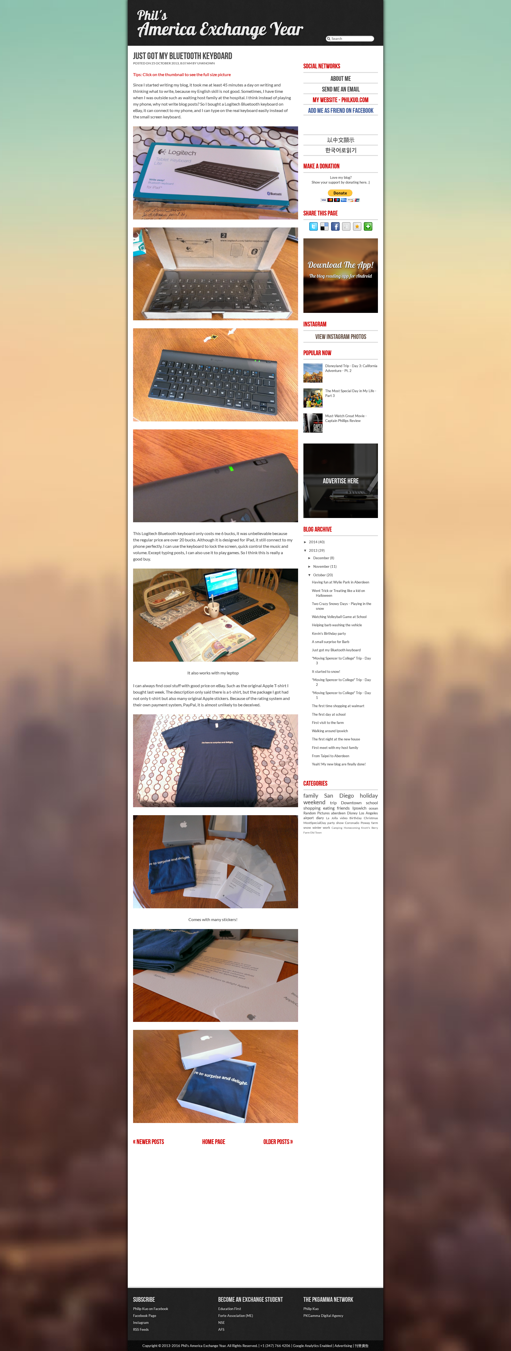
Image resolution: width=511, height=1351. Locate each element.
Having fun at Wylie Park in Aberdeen (340, 582)
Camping (337, 827)
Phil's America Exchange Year (203, 1346)
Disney (352, 813)
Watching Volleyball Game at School (339, 617)
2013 (313, 550)
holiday (369, 795)
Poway (365, 822)
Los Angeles (368, 813)
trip (333, 802)
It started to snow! (326, 671)
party (331, 822)
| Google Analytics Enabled (311, 1346)
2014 (313, 542)
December (321, 558)
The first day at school (328, 714)
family (310, 795)
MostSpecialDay (314, 822)
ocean (373, 808)
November (321, 566)
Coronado (352, 822)
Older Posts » (278, 1141)
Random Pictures (316, 813)
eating (329, 808)
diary (320, 818)
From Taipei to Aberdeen (330, 756)
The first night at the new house (336, 739)
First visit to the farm (328, 722)
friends (343, 808)
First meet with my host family (335, 747)
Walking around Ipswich (330, 731)
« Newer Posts (148, 1141)
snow (307, 827)
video (344, 818)
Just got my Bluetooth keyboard (182, 56)
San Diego (339, 795)
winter (317, 827)
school (372, 802)
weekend (314, 802)
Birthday (355, 818)
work (326, 827)
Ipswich (359, 808)
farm (374, 822)
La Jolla (332, 818)
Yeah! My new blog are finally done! (339, 764)
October (320, 575)
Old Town (316, 832)
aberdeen (338, 813)
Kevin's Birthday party (329, 633)
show (340, 822)
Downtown (351, 802)
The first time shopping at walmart (338, 706)
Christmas (371, 818)
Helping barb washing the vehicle (337, 625)
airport (308, 818)
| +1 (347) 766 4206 (274, 1346)
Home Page (213, 1141)
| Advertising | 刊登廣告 (350, 1346)
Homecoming (352, 827)
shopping (311, 808)
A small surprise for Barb (330, 642)
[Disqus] (213, 1213)
